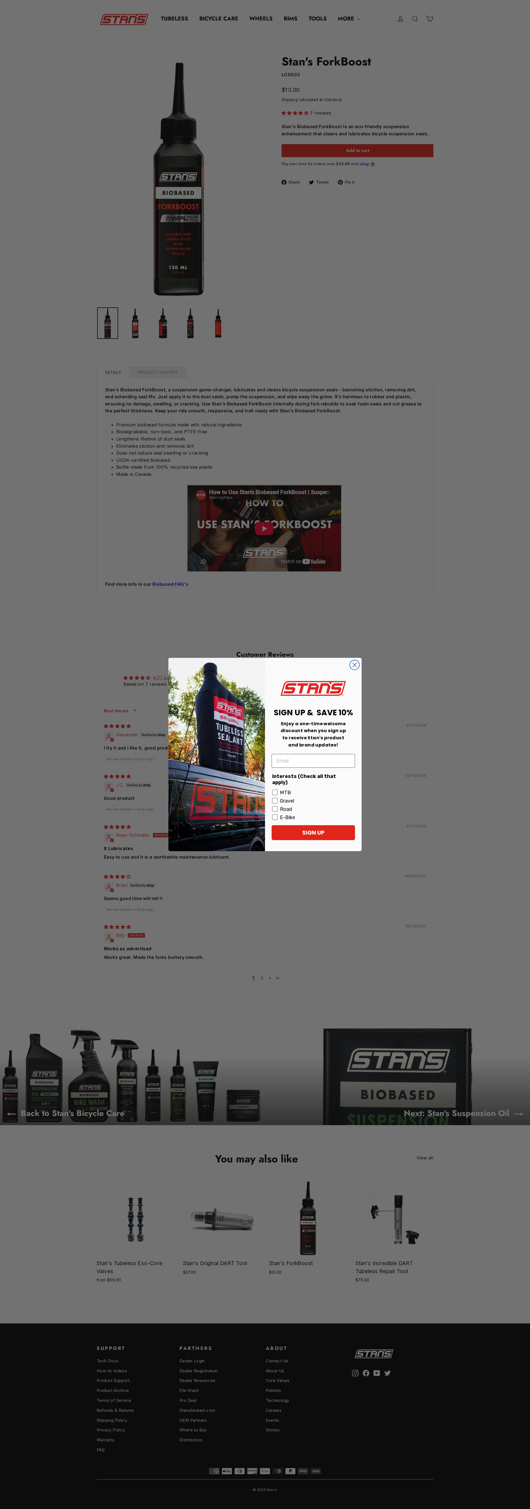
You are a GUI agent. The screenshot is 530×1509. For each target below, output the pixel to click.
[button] (313, 688)
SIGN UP (313, 833)
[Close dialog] (354, 665)
